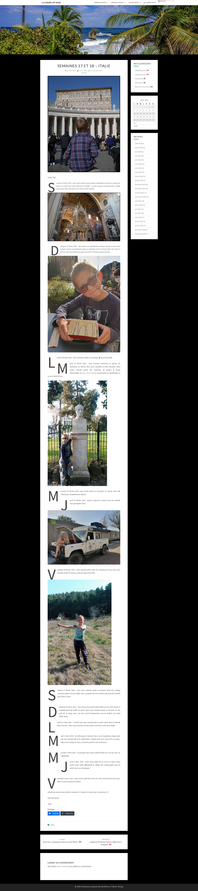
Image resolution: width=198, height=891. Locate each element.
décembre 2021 (140, 184)
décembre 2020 (140, 230)
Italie (52, 825)
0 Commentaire (96, 70)
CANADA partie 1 (141, 75)
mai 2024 (138, 156)
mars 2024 (138, 164)
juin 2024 (138, 152)
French (163, 1)
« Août (135, 126)
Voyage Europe (134, 2)
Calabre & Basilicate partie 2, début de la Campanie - (106, 842)
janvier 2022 (139, 180)
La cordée (83, 70)
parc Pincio (86, 373)
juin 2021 (138, 209)
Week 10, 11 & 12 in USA (143, 87)
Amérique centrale (117, 2)
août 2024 (138, 143)
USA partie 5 (139, 83)
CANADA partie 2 (141, 70)
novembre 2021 (140, 189)
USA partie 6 (139, 79)
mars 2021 (138, 217)
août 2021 (138, 201)
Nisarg (120, 887)
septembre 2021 (140, 197)
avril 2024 (138, 160)
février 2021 (139, 221)
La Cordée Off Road (51, 2)
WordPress (105, 887)
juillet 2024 (139, 148)
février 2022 (139, 176)
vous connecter (62, 866)
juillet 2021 (139, 205)
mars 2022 (138, 172)
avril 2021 (138, 213)
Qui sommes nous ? (150, 2)
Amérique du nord (100, 2)
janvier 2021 (139, 226)
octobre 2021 (139, 193)
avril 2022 (138, 168)
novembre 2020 (140, 234)
